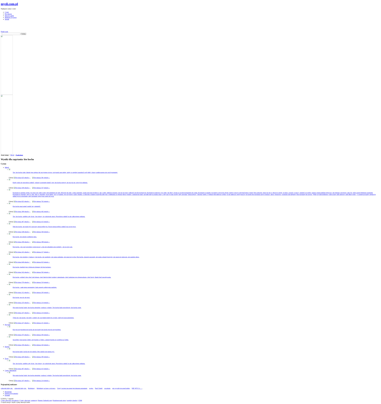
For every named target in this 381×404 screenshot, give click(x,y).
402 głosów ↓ (45, 211)
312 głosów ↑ (26, 292)
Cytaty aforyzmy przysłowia (10, 400)
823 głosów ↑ (26, 201)
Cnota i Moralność (10, 370)
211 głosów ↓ (45, 323)
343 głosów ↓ (45, 345)
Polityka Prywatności (11, 393)
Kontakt (7, 395)
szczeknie (107, 388)
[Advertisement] (37, 26)
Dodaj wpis (4, 31)
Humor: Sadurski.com (45, 400)
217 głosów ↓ (45, 252)
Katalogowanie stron (59, 400)
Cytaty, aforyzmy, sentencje (28, 400)
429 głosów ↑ (26, 357)
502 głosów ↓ (45, 272)
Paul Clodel (98, 388)
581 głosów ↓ (45, 177)
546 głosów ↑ (26, 188)
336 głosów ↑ (26, 345)
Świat (6, 358)
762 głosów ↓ (45, 201)
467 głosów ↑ (26, 222)
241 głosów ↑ (26, 252)
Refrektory (31, 388)
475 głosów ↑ (26, 335)
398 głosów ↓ (45, 242)
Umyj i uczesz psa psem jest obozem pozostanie (72, 388)
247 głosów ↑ (26, 313)
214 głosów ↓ (45, 302)
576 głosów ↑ (26, 282)
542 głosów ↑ (26, 272)
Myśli (12, 155)
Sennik (7, 19)
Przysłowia (8, 14)
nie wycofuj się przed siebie (121, 388)
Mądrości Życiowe (11, 17)
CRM (80, 400)
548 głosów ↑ (26, 232)
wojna (91, 388)
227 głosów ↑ (26, 323)
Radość (7, 347)
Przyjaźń (7, 325)
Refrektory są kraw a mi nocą (46, 388)
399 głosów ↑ (26, 211)
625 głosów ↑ (26, 177)
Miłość (7, 167)
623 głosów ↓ (45, 262)
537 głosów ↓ (45, 188)
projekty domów (72, 400)
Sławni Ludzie (9, 16)
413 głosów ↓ (45, 222)
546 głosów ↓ (45, 232)
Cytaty (7, 12)
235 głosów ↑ (26, 302)
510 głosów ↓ (45, 282)
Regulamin (8, 392)
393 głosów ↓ (45, 335)
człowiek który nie (7, 388)
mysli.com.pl (9, 4)
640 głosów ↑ (26, 262)
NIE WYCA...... (137, 388)
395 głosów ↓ (45, 357)
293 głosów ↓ (45, 292)
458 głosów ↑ (26, 242)
